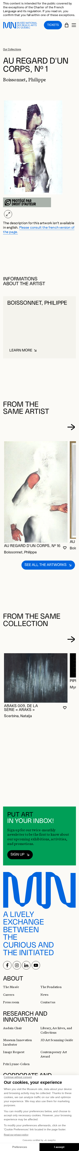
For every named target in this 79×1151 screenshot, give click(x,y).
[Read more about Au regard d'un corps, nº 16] (35, 492)
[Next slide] (71, 427)
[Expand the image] (8, 214)
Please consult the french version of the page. (38, 229)
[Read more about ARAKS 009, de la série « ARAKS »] (35, 678)
